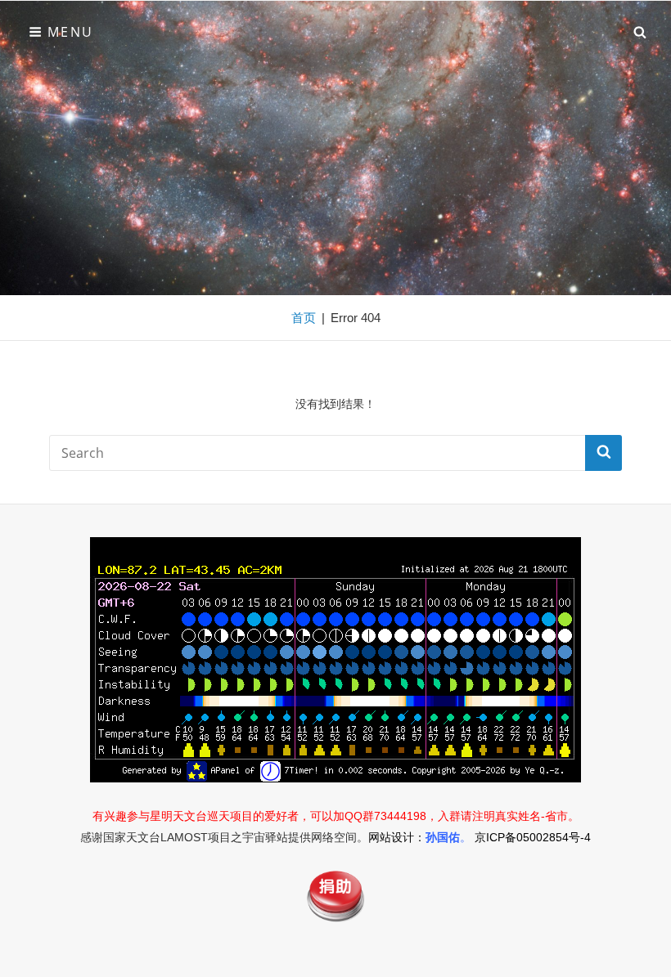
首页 (303, 318)
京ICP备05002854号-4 (533, 837)
